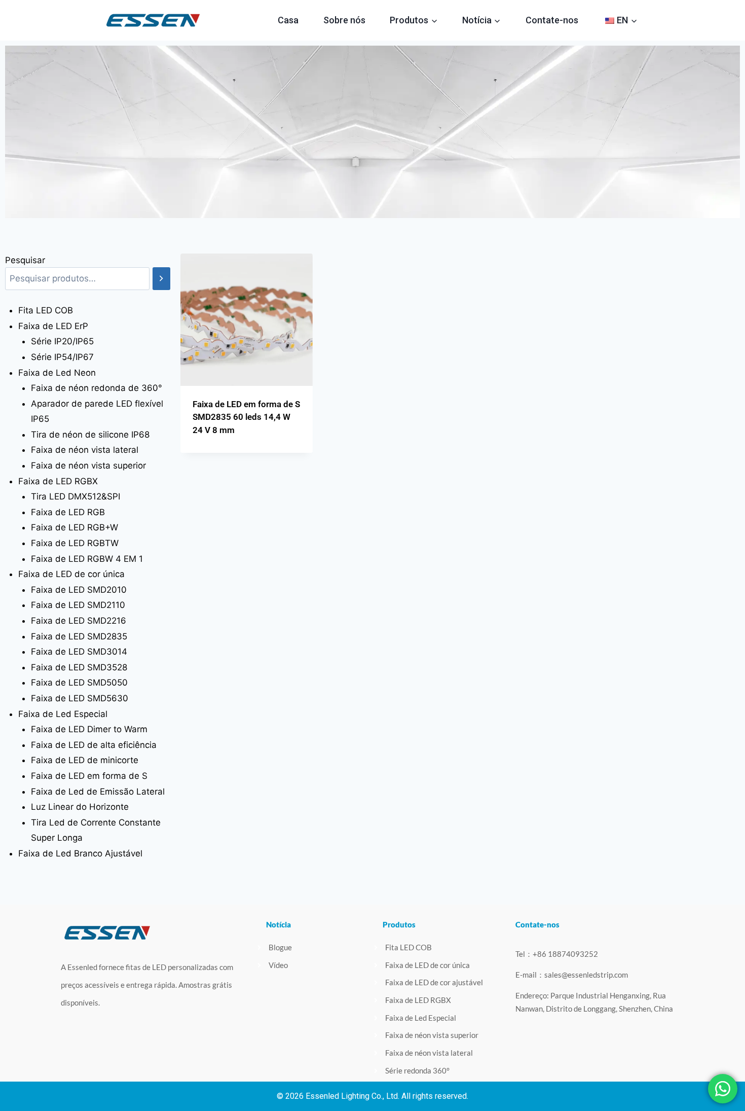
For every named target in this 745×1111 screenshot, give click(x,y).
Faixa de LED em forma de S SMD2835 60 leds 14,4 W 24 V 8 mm (246, 417)
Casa (288, 20)
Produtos (399, 924)
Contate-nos (552, 20)
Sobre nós (344, 20)
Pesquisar (25, 260)
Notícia (278, 924)
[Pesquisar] (161, 278)
